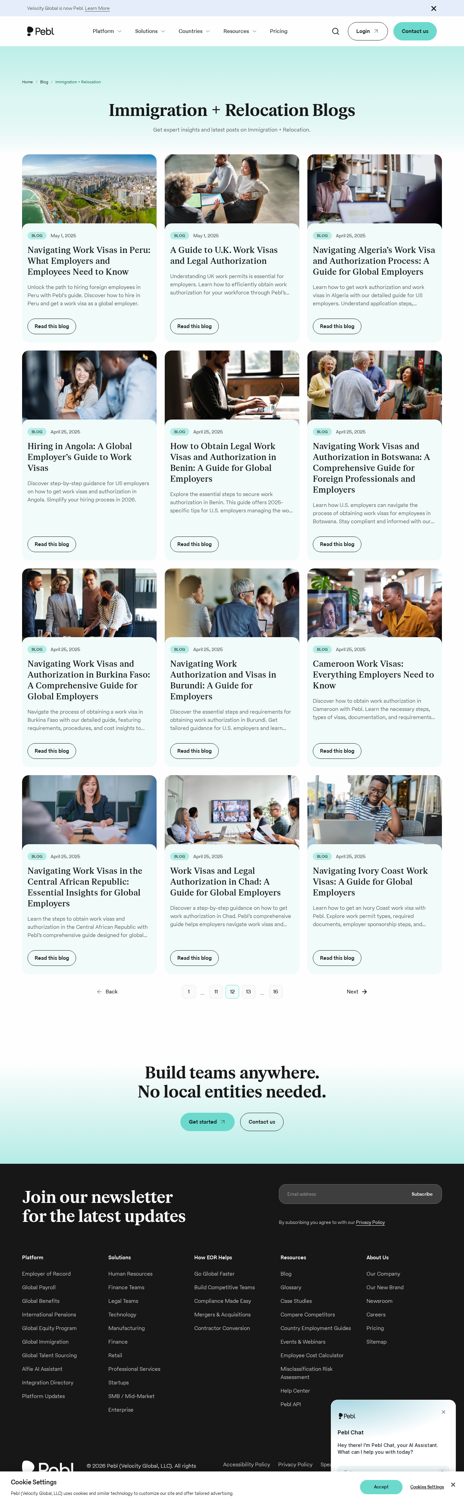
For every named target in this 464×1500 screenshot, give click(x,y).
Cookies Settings (427, 1487)
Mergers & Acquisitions (222, 1314)
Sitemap (377, 1342)
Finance (118, 1342)
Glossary (291, 1287)
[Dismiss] (434, 8)
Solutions (146, 31)
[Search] (335, 31)
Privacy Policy (370, 1222)
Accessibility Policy (246, 1464)
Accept (381, 1487)
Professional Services (134, 1369)
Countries (190, 31)
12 (232, 991)
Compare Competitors (308, 1314)
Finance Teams (126, 1287)
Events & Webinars (303, 1342)
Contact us (415, 31)
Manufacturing (126, 1328)
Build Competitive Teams (224, 1287)
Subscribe (422, 1194)
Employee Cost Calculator (312, 1355)
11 (216, 991)
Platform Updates (43, 1396)
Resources (236, 31)
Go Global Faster (214, 1274)
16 (275, 991)
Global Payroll (39, 1287)
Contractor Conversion (222, 1328)
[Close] (453, 1484)
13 (248, 991)
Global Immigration (45, 1342)
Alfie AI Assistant (42, 1369)
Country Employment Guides (316, 1328)
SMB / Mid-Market (131, 1396)
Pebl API (291, 1404)
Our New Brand (385, 1287)
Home (27, 82)
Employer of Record (46, 1274)
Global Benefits (40, 1301)
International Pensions (49, 1314)
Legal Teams (123, 1301)
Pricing (278, 31)
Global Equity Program (49, 1328)
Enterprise (120, 1410)
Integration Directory (47, 1382)
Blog (44, 82)
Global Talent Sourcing (49, 1355)
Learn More (97, 8)
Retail (115, 1355)
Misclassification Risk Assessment (307, 1373)
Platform (103, 31)
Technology (122, 1314)
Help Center (295, 1391)
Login (363, 31)
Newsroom (380, 1301)
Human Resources (130, 1274)
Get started (203, 1122)
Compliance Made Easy (222, 1301)
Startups (118, 1382)
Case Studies (296, 1301)
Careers (376, 1314)
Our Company (383, 1274)
